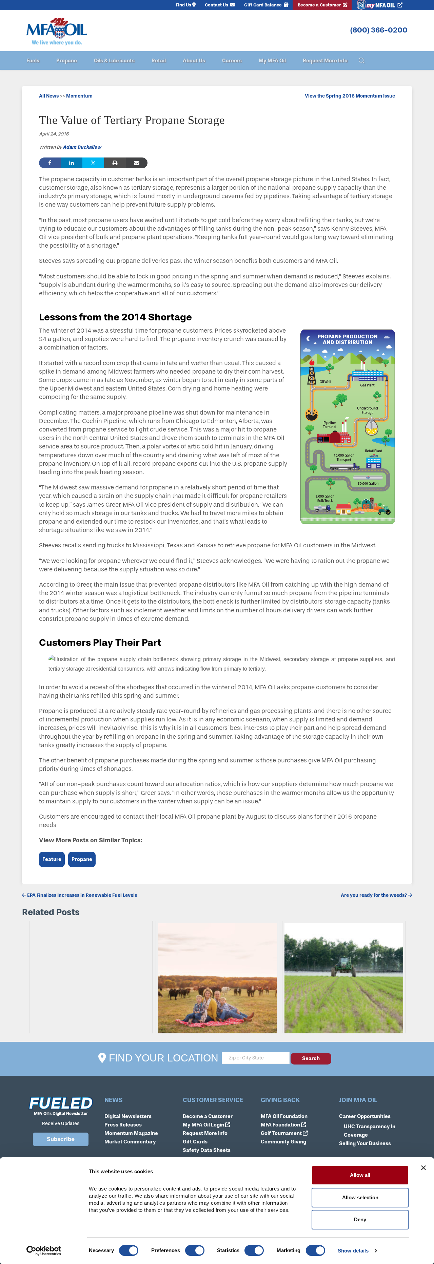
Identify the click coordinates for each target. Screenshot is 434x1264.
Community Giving (283, 1142)
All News (49, 96)
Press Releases (123, 1125)
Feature (51, 859)
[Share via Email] (136, 162)
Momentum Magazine (131, 1133)
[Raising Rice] (344, 977)
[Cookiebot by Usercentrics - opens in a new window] (44, 1251)
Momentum (79, 96)
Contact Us (217, 4)
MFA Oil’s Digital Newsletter (61, 1113)
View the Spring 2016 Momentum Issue (350, 96)
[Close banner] (423, 1167)
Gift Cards (195, 1142)
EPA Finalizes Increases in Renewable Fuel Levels (81, 895)
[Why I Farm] (217, 977)
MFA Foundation (281, 1125)
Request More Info (205, 1133)
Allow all (360, 1175)
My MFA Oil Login (204, 1125)
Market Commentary (130, 1142)
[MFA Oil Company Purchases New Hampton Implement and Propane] (91, 977)
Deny (360, 1219)
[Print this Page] (115, 162)
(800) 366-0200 (379, 30)
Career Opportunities (365, 1116)
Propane (82, 859)
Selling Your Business (365, 1143)
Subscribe (61, 1139)
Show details (353, 1251)
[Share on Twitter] (93, 162)
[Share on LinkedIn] (71, 162)
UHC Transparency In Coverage (369, 1130)
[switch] (194, 1250)
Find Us (183, 4)
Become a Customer (320, 4)
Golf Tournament (282, 1133)
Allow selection (360, 1197)
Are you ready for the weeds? (374, 895)
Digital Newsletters (128, 1116)
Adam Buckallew (82, 147)
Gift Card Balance (263, 4)
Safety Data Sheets (207, 1150)
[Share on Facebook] (50, 162)
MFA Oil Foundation (284, 1116)
